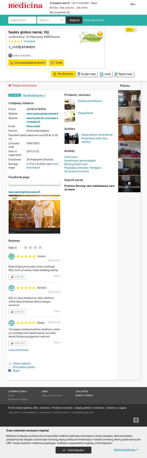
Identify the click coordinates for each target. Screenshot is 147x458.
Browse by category (18, 399)
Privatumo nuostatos (62, 408)
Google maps (88, 74)
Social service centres (76, 171)
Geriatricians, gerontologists (80, 160)
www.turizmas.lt (61, 412)
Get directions (55, 395)
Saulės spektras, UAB (26, 408)
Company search (60, 3)
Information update (24, 367)
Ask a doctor (67, 7)
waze (108, 74)
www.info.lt (14, 412)
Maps (94, 3)
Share (16, 370)
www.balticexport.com (83, 412)
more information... (19, 350)
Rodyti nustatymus (124, 449)
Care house (70, 157)
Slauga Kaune (85, 113)
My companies (60, 12)
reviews (29, 41)
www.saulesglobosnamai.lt (30, 62)
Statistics (111, 408)
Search (75, 20)
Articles (54, 7)
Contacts (44, 408)
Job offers (82, 7)
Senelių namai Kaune (24, 85)
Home (11, 395)
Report (57, 276)
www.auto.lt (45, 412)
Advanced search (94, 20)
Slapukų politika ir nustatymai (89, 408)
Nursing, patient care (76, 164)
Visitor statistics (22, 363)
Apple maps (125, 74)
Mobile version (84, 395)
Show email (33, 126)
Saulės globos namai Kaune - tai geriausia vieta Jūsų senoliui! (97, 138)
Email (58, 62)
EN (132, 4)
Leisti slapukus (75, 450)
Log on (122, 408)
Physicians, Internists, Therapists (82, 167)
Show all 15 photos (129, 187)
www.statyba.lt (29, 412)
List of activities (80, 3)
